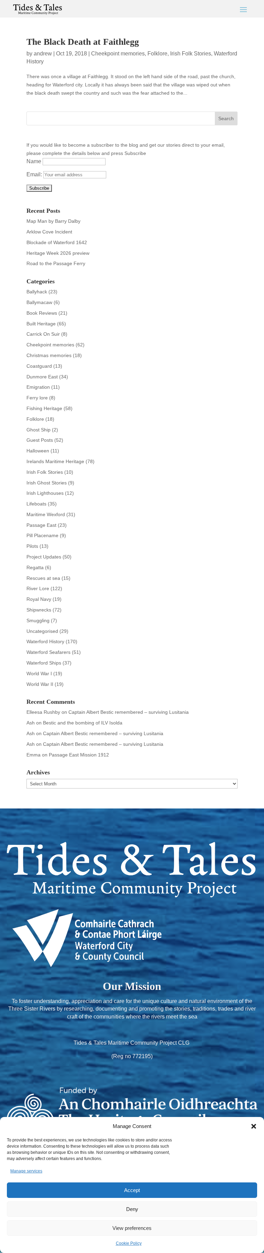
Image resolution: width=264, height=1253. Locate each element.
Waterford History (45, 641)
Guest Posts (39, 440)
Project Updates (43, 557)
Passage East (41, 525)
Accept (132, 1190)
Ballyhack (36, 291)
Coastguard (39, 366)
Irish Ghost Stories (46, 482)
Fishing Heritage (44, 408)
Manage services (26, 1171)
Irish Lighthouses (45, 493)
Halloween (37, 450)
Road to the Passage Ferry (55, 263)
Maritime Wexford (45, 514)
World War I (39, 673)
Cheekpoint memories (118, 53)
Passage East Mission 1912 (79, 755)
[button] (253, 1126)
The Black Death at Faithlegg (82, 42)
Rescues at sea (43, 578)
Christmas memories (49, 355)
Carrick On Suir (43, 334)
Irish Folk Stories (190, 53)
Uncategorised (42, 631)
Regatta (35, 567)
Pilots (32, 546)
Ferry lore (37, 397)
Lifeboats (36, 504)
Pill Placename (42, 535)
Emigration (38, 387)
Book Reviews (41, 313)
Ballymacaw (39, 302)
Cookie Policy (129, 1243)
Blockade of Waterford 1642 (56, 242)
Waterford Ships (43, 663)
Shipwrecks (38, 610)
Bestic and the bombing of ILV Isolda (82, 722)
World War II (39, 684)
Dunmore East (42, 376)
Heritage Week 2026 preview (57, 253)
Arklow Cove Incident (49, 231)
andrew (43, 53)
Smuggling (38, 620)
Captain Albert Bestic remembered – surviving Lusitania (128, 712)
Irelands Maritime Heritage (55, 461)
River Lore (37, 588)
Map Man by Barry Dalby (53, 221)
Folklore (157, 53)
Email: (34, 174)
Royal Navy (38, 599)
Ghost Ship (38, 429)
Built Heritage (41, 323)
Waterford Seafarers (48, 652)
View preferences (132, 1228)
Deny (132, 1209)
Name (33, 161)
